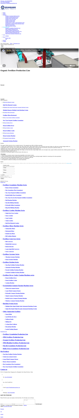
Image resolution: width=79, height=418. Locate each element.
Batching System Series (10, 24)
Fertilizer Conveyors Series (10, 19)
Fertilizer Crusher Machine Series (11, 17)
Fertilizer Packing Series (10, 21)
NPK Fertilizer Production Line (11, 29)
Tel (1, 411)
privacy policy (69, 163)
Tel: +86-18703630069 (5, 2)
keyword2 (10, 406)
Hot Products (4, 351)
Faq (6, 39)
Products (4, 14)
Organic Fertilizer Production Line (12, 30)
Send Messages (39, 404)
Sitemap (25, 405)
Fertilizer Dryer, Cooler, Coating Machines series (14, 22)
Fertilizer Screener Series (10, 20)
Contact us (3, 369)
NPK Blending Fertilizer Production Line (13, 31)
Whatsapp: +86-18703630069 (6, 1)
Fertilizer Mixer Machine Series (11, 18)
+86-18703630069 (8, 377)
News (4, 37)
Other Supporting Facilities (10, 25)
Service (4, 40)
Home (4, 12)
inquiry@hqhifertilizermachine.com (13, 387)
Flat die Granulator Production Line (12, 32)
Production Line (6, 27)
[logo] (39, 8)
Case (4, 34)
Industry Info (7, 38)
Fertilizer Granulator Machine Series (12, 16)
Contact (4, 41)
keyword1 (5, 406)
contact (1, 414)
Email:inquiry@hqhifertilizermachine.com (8, 3)
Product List (2, 182)
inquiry (1, 416)
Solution (7, 35)
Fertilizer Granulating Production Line (12, 28)
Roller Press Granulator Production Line (13, 33)
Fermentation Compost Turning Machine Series (14, 23)
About (4, 13)
